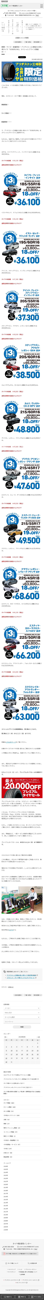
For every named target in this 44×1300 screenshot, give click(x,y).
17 (11, 1054)
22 (37, 1054)
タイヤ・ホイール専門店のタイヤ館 (3, 27)
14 (32, 1050)
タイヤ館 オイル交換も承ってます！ (14, 1083)
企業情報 (22, 1274)
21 (32, 1054)
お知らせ (11, 987)
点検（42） (7, 1120)
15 (37, 1050)
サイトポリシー (12, 1272)
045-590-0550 (10, 13)
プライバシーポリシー (31, 1269)
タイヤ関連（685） (9, 1103)
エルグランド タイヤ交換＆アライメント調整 (17, 1075)
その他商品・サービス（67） (12, 1144)
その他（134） (8, 1149)
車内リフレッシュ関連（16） (12, 1128)
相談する (8, 1297)
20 (27, 1054)
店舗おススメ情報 (22, 27)
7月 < (5, 1037)
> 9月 (38, 1037)
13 (27, 1050)
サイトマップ (12, 1269)
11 (16, 1050)
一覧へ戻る (27, 42)
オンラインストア (20, 1282)
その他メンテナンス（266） (12, 1115)
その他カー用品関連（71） (12, 1140)
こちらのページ (11, 742)
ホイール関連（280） (10, 1107)
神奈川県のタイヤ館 (12, 26)
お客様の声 (33, 1263)
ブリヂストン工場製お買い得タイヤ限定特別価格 (21, 975)
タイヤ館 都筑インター (16, 6)
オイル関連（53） (9, 1111)
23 (6, 1058)
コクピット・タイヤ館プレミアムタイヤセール (20, 978)
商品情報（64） (8, 1157)
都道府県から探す (8, 27)
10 (11, 1050)
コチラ (11, 930)
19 (22, 1054)
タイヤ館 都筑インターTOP (17, 27)
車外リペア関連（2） (10, 1136)
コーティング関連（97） (11, 1132)
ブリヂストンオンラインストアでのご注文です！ (18, 1087)
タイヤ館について (13, 1263)
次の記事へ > (37, 42)
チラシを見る (37, 1297)
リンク (20, 1269)
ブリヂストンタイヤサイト (11, 1280)
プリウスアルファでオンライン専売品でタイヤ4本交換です (21, 1079)
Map (37, 15)
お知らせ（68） (8, 1153)
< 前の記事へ (18, 42)
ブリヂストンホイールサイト (30, 1280)
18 (16, 1054)
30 (6, 1062)
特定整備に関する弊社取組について (28, 1272)
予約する (23, 1297)
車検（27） (7, 1124)
